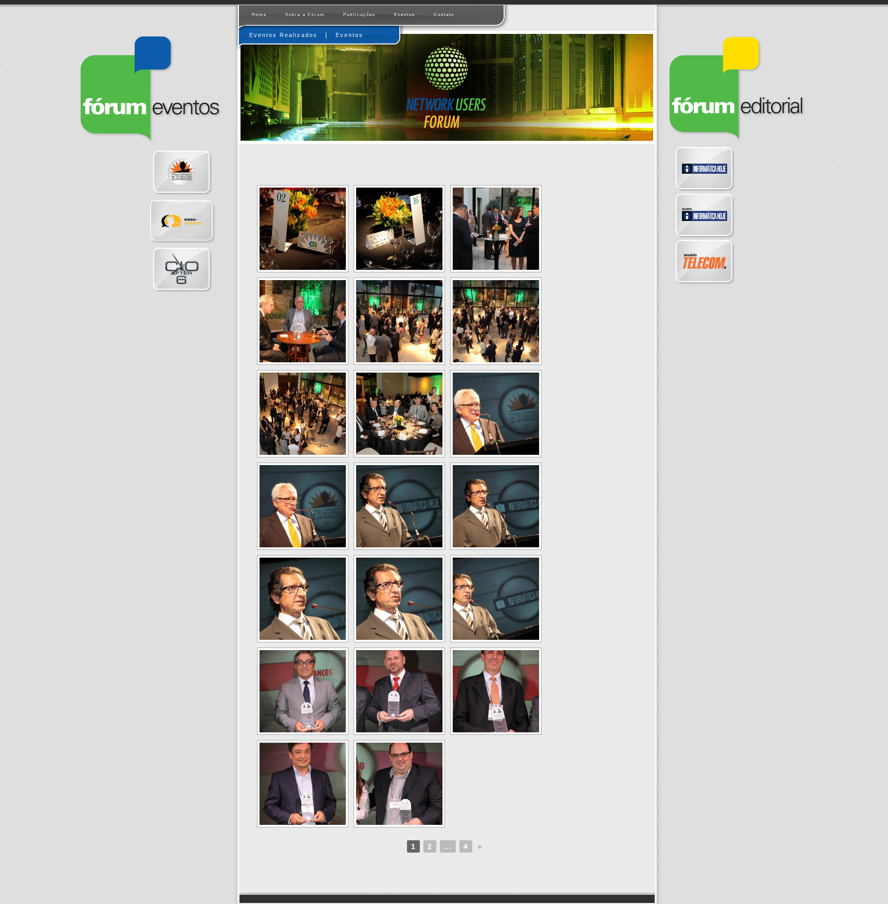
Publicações (359, 14)
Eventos (404, 14)
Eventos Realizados (283, 35)
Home (259, 14)
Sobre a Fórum (305, 14)
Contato (444, 14)
